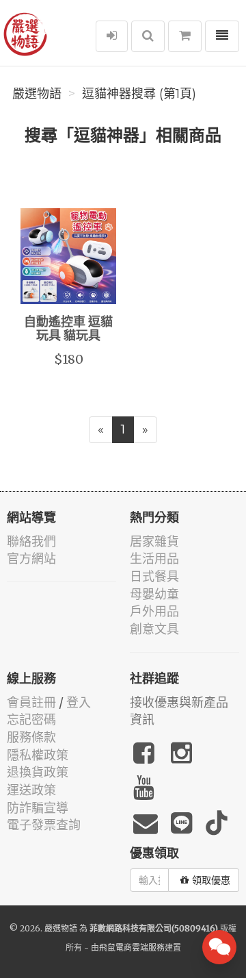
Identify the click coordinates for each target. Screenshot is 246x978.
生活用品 (154, 558)
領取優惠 (211, 880)
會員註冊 (31, 702)
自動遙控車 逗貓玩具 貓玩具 (68, 329)
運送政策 (31, 790)
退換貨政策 (37, 772)
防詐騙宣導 (37, 808)
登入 (78, 702)
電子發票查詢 (44, 825)
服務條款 (31, 737)
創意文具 (154, 629)
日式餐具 (154, 576)
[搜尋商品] (148, 36)
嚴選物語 (37, 93)
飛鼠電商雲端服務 (132, 947)
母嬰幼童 (154, 594)
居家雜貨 (154, 541)
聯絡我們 (31, 541)
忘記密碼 (31, 719)
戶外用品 (154, 611)
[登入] (112, 36)
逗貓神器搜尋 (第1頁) (139, 93)
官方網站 (31, 558)
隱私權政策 (37, 755)
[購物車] (185, 36)
